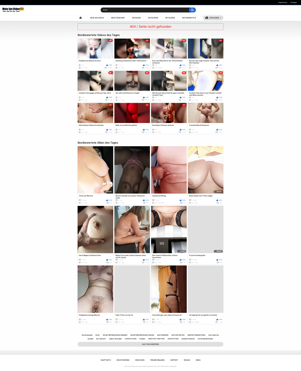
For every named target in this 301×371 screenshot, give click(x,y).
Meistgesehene (118, 18)
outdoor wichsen (205, 339)
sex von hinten (177, 335)
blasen (90, 339)
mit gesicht (101, 339)
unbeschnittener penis (156, 339)
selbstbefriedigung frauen (142, 335)
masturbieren (162, 335)
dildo (97, 335)
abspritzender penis (196, 335)
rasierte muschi (188, 339)
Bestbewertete (189, 18)
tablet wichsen (115, 339)
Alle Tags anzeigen (150, 344)
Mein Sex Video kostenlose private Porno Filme (146, 366)
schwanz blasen (130, 339)
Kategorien (153, 18)
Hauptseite (80, 18)
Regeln (187, 360)
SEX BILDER (136, 18)
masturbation (213, 335)
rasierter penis (173, 339)
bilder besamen (87, 335)
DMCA (198, 360)
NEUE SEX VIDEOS (97, 18)
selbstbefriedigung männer (115, 335)
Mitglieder (170, 18)
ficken (142, 339)
